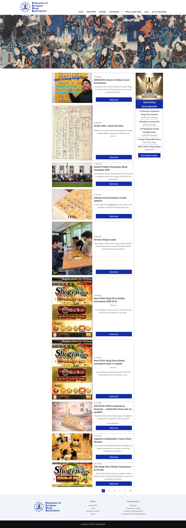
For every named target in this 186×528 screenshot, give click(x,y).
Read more (113, 100)
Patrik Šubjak (100, 524)
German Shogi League (105, 239)
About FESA (91, 12)
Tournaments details (149, 155)
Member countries (93, 511)
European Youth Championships (133, 514)
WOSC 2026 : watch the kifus (108, 125)
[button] (2, 41)
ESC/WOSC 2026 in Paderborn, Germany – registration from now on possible (113, 409)
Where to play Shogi (133, 12)
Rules (93, 514)
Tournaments (114, 12)
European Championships (133, 511)
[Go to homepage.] (34, 7)
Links (146, 12)
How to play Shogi (159, 12)
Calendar (102, 12)
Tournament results (133, 508)
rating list (112, 205)
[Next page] (130, 490)
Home (81, 12)
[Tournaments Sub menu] (121, 12)
